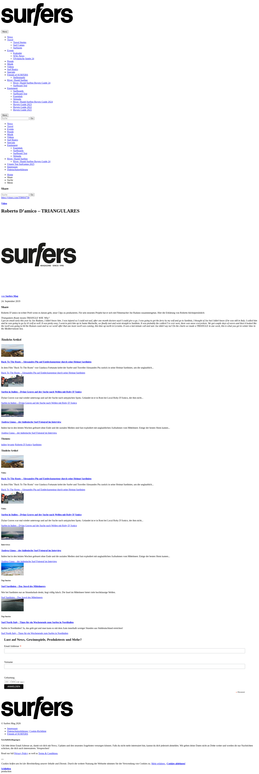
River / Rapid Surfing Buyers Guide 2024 (33, 101)
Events (10, 50)
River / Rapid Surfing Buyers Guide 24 (31, 83)
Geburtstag (9, 677)
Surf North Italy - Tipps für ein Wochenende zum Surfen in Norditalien (37, 622)
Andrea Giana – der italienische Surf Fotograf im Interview (31, 422)
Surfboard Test (20, 85)
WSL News (18, 56)
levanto (10, 444)
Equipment (12, 88)
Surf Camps (18, 45)
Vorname (8, 662)
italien (4, 444)
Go (32, 118)
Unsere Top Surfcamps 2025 (20, 164)
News (10, 37)
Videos (10, 66)
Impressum (12, 167)
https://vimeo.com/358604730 (15, 197)
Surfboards (18, 91)
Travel (10, 39)
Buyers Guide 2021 (22, 110)
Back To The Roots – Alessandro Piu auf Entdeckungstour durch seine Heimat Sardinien (46, 362)
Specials (11, 72)
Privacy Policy (21, 753)
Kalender (17, 53)
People (10, 61)
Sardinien (37, 444)
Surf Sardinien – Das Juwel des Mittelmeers (23, 586)
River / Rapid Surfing (17, 80)
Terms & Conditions (48, 753)
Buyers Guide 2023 (22, 104)
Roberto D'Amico (23, 444)
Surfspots (17, 47)
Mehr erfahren (158, 763)
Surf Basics (12, 69)
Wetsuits (17, 99)
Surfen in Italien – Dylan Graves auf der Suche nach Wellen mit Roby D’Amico (41, 392)
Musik (10, 64)
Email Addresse (12, 646)
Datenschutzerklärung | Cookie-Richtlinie (26, 731)
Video (4, 203)
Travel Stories (19, 42)
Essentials (17, 96)
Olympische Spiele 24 (23, 58)
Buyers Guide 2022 (22, 107)
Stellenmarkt (19, 77)
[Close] (2, 759)
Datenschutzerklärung (17, 169)
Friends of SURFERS (17, 74)
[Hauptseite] (37, 24)
